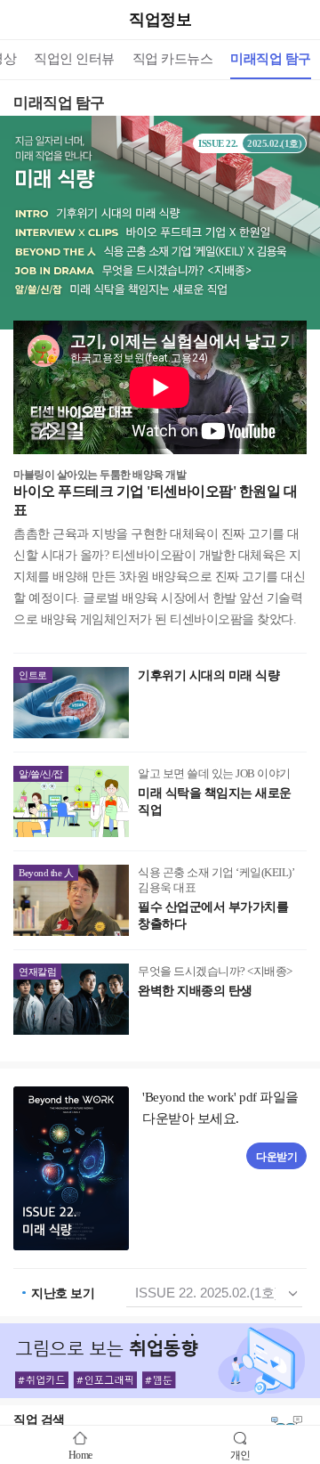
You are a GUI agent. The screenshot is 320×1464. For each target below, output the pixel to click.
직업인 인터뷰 (74, 59)
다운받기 (276, 1157)
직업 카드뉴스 (172, 59)
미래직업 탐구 (270, 59)
